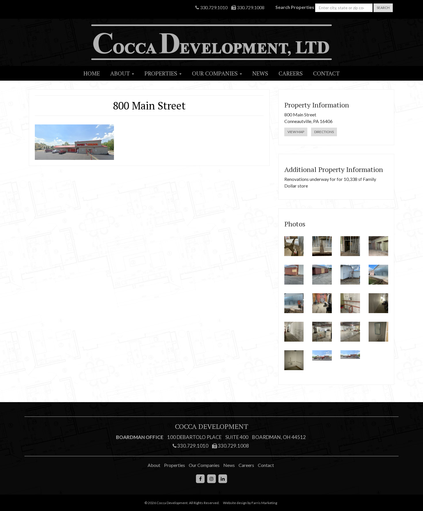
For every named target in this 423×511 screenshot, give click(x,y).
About (120, 73)
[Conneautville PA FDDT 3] (350, 246)
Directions (324, 132)
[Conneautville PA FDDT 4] (378, 246)
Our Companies (215, 73)
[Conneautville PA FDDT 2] (322, 246)
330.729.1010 (213, 7)
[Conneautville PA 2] (350, 354)
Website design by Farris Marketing (250, 503)
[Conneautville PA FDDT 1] (294, 246)
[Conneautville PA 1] (322, 355)
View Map (295, 132)
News (260, 73)
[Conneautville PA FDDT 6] (322, 275)
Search (383, 7)
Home (91, 73)
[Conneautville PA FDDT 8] (378, 275)
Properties (161, 73)
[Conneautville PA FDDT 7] (350, 275)
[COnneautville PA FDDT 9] (294, 303)
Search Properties (294, 7)
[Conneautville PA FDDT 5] (294, 275)
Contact (326, 73)
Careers (291, 73)
